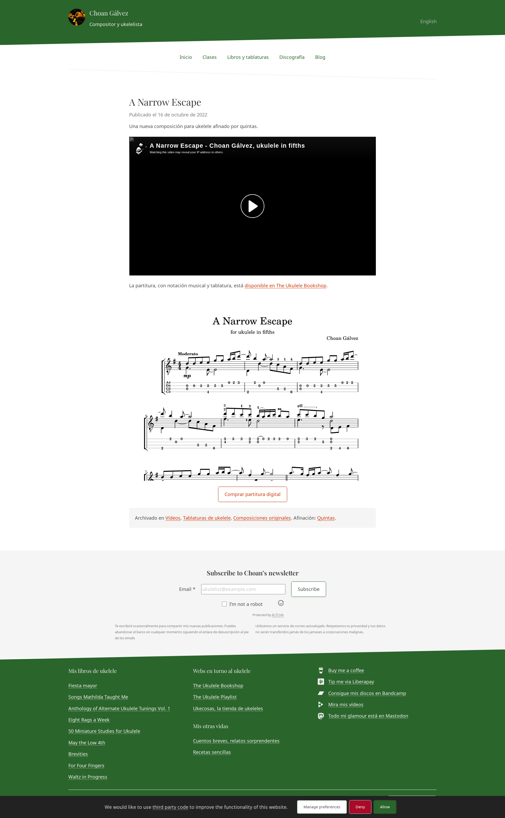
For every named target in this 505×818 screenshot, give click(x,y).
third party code (170, 807)
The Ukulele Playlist (215, 697)
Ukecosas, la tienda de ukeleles (228, 708)
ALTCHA (278, 615)
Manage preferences (322, 806)
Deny (360, 806)
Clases (210, 57)
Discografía (292, 57)
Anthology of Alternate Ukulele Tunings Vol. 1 (119, 708)
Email (187, 589)
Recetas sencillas (212, 752)
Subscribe (309, 589)
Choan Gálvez (108, 13)
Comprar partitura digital (253, 494)
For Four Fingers (86, 765)
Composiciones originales (262, 518)
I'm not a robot (246, 604)
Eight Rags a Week (89, 720)
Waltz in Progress (87, 777)
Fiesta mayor (82, 685)
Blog (320, 57)
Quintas (326, 518)
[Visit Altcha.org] (281, 604)
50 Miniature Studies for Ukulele (104, 731)
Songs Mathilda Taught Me (98, 697)
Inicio (186, 57)
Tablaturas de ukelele (207, 518)
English (428, 21)
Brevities (78, 754)
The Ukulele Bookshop (218, 685)
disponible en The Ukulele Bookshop (285, 285)
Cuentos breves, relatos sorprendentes (236, 741)
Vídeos (172, 518)
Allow (385, 806)
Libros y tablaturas (248, 57)
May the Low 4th (86, 742)
